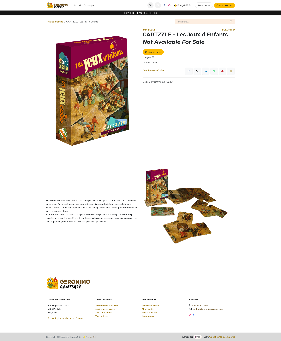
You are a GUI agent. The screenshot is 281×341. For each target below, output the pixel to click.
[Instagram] (169, 5)
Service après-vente (105, 308)
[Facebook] (164, 5)
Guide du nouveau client (107, 305)
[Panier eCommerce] (150, 5)
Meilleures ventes (151, 305)
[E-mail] (230, 71)
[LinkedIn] (205, 71)
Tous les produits (54, 21)
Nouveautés (148, 308)
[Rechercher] (231, 21)
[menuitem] (78, 5)
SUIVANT (227, 29)
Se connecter (204, 5)
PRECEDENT (152, 29)
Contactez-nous (224, 5)
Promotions (148, 315)
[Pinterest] (222, 71)
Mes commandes (103, 312)
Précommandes (150, 312)
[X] (197, 71)
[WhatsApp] (214, 71)
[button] (158, 5)
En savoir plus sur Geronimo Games (65, 318)
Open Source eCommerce (222, 336)
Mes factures (101, 315)
